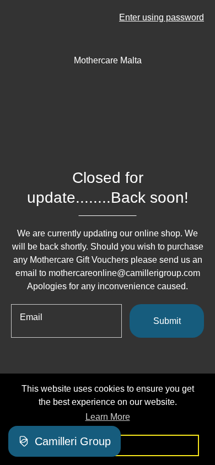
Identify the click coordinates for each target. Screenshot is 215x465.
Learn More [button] (107, 416)
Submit (167, 321)
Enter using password (161, 17)
